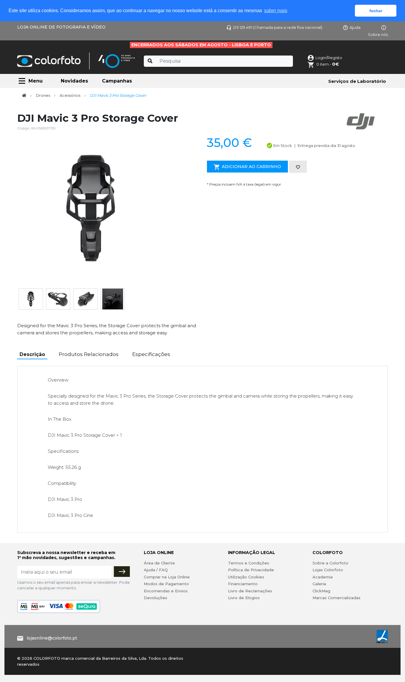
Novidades (74, 81)
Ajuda (355, 27)
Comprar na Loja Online (167, 577)
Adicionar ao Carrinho (251, 166)
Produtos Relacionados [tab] (89, 354)
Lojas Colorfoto (327, 569)
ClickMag (321, 590)
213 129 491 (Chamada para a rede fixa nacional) (277, 27)
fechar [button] (375, 10)
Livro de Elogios (244, 597)
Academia (322, 577)
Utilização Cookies (246, 577)
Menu (35, 81)
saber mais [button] (275, 10)
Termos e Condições (248, 563)
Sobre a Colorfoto (330, 563)
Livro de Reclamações (250, 590)
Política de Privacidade (251, 569)
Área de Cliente (159, 563)
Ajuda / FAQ (156, 569)
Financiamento (243, 583)
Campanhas (117, 81)
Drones (43, 95)
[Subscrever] (122, 571)
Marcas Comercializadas (336, 597)
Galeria (319, 583)
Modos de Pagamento (166, 583)
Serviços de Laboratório (357, 81)
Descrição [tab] (32, 354)
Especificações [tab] (151, 354)
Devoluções (155, 597)
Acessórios (70, 95)
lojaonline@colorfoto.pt (52, 638)
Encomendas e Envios (166, 590)
